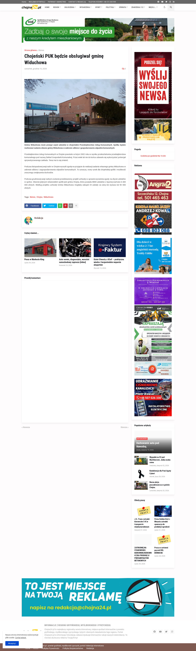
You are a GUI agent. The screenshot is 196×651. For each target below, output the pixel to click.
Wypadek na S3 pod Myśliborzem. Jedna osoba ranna (159, 460)
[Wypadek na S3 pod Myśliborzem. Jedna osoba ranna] (141, 460)
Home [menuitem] (47, 7)
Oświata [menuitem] (122, 7)
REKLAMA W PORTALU (37, 2)
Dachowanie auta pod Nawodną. (147, 444)
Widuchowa (48, 197)
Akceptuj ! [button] (12, 643)
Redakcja (90, 648)
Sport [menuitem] (98, 7)
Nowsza (26, 427)
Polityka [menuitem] (110, 7)
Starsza (124, 427)
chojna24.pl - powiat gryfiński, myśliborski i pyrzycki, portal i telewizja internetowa (70, 646)
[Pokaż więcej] (76, 205)
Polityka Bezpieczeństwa (73, 648)
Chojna (39, 197)
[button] (164, 7)
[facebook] (158, 2)
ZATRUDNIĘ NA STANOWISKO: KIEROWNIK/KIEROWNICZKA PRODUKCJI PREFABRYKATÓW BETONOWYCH (143, 554)
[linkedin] (173, 2)
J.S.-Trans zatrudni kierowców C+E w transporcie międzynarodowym (142, 523)
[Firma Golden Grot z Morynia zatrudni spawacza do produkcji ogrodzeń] (163, 511)
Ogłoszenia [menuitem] (69, 7)
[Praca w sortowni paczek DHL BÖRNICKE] (163, 539)
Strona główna (30, 50)
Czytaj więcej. (20, 638)
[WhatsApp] (60, 205)
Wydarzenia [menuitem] (85, 7)
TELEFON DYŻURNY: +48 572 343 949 (102, 2)
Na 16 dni (162, 156)
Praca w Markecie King (34, 259)
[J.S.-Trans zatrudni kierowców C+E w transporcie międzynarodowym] (143, 511)
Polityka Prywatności (50, 648)
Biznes (41, 50)
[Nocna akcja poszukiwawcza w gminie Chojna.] (141, 485)
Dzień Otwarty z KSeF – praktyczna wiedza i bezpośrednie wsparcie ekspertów (109, 262)
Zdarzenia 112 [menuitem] (137, 7)
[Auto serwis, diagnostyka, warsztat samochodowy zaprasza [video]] (75, 247)
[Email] (71, 205)
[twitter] (166, 2)
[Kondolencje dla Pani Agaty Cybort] (141, 474)
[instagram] (170, 2)
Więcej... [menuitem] (152, 7)
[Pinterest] (65, 205)
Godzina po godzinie (149, 156)
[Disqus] (75, 316)
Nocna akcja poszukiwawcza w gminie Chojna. (159, 485)
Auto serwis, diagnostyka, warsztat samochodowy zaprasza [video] (74, 260)
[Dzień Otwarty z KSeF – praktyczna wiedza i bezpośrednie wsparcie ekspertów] (110, 247)
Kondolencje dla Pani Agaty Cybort (160, 472)
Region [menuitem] (56, 7)
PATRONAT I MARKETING (57, 2)
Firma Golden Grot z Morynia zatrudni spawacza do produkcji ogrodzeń (162, 523)
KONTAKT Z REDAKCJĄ (77, 2)
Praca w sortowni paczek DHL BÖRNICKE (161, 550)
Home (24, 2)
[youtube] (162, 2)
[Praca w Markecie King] (40, 247)
